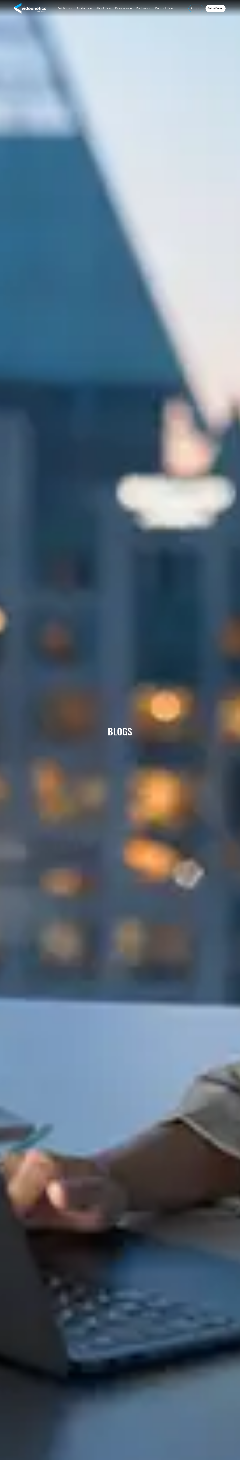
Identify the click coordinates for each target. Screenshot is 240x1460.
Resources (122, 8)
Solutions (64, 8)
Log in (196, 8)
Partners (142, 8)
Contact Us (163, 8)
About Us (102, 8)
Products (83, 8)
